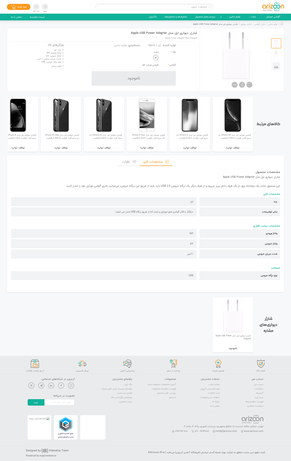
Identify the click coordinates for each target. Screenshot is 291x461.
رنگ (174, 52)
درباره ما (216, 401)
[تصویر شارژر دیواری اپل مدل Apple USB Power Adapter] (236, 55)
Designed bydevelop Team (47, 451)
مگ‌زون (153, 16)
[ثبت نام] (36, 7)
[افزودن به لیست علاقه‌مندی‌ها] (249, 85)
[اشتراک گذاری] (242, 85)
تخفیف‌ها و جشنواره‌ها (176, 16)
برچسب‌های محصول (205, 16)
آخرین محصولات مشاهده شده (162, 384)
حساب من (258, 384)
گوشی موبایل (273, 16)
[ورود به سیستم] (45, 7)
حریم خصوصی (125, 401)
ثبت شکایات (214, 393)
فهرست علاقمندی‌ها (254, 401)
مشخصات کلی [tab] (153, 162)
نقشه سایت (214, 384)
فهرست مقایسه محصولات (164, 388)
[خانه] (281, 24)
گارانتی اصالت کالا (150, 65)
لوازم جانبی (234, 16)
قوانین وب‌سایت (124, 393)
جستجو (172, 397)
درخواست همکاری (255, 406)
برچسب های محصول (166, 393)
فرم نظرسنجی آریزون (210, 388)
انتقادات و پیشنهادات (210, 397)
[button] (10, 126)
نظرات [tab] (126, 162)
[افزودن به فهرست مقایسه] (235, 85)
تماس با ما (16, 17)
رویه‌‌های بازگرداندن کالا (121, 397)
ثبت (36, 402)
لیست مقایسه (37, 17)
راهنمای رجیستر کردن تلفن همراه (117, 388)
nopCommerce (48, 455)
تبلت (253, 16)
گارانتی (173, 65)
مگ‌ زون (128, 384)
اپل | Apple (154, 45)
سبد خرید (259, 397)
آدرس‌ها (259, 393)
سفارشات (259, 388)
